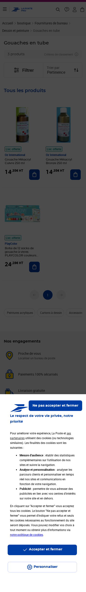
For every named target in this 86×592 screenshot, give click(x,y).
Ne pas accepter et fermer (55, 405)
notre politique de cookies (26, 535)
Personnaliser (46, 567)
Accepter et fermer (45, 549)
